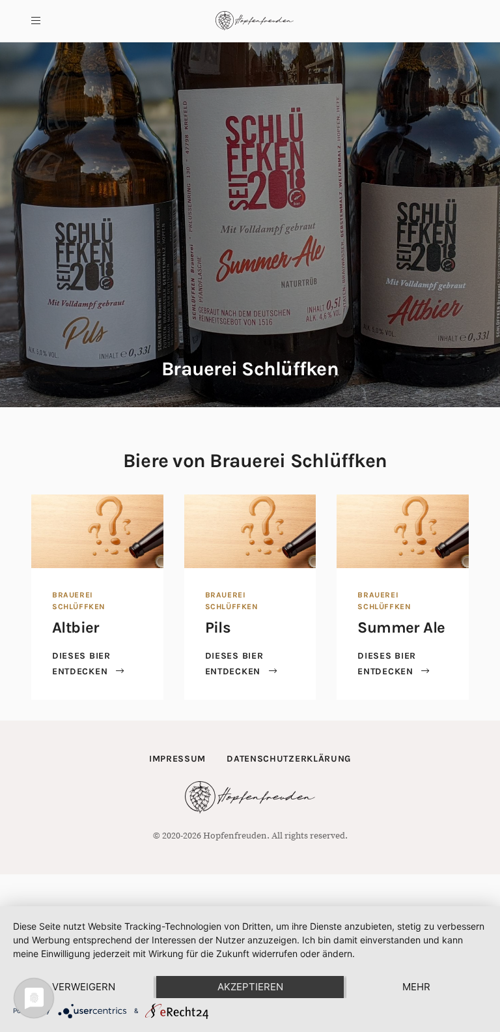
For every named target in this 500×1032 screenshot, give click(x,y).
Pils (218, 627)
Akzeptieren (250, 987)
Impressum (177, 758)
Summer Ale (401, 627)
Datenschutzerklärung (289, 758)
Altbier (76, 627)
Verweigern (83, 987)
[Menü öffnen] (35, 21)
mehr (416, 987)
